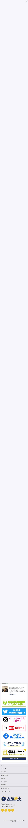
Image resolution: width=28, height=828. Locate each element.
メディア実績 (4, 781)
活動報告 (3, 778)
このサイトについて (5, 791)
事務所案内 (3, 784)
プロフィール (4, 768)
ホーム (2, 765)
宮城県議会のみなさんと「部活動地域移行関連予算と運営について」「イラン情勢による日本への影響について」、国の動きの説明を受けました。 (17, 690)
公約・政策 (3, 771)
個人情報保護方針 (5, 788)
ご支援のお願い (4, 775)
